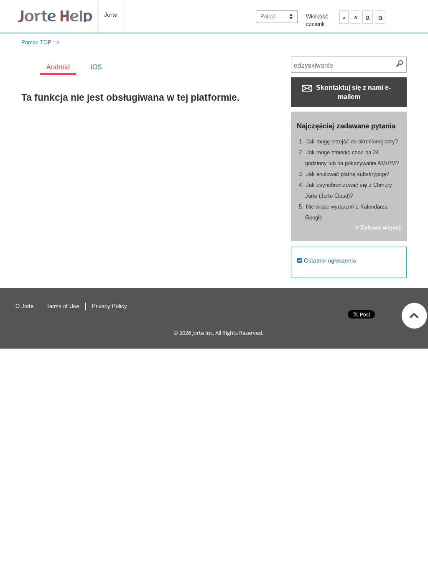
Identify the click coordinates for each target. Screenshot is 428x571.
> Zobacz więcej (378, 227)
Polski (267, 16)
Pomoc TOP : (38, 42)
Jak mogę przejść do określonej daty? (352, 141)
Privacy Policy (109, 306)
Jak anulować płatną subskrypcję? (347, 174)
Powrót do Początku (414, 316)
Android (58, 67)
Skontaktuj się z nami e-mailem (352, 92)
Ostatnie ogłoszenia (329, 260)
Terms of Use (62, 306)
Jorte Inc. (203, 332)
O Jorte (24, 306)
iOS (96, 67)
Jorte (110, 14)
